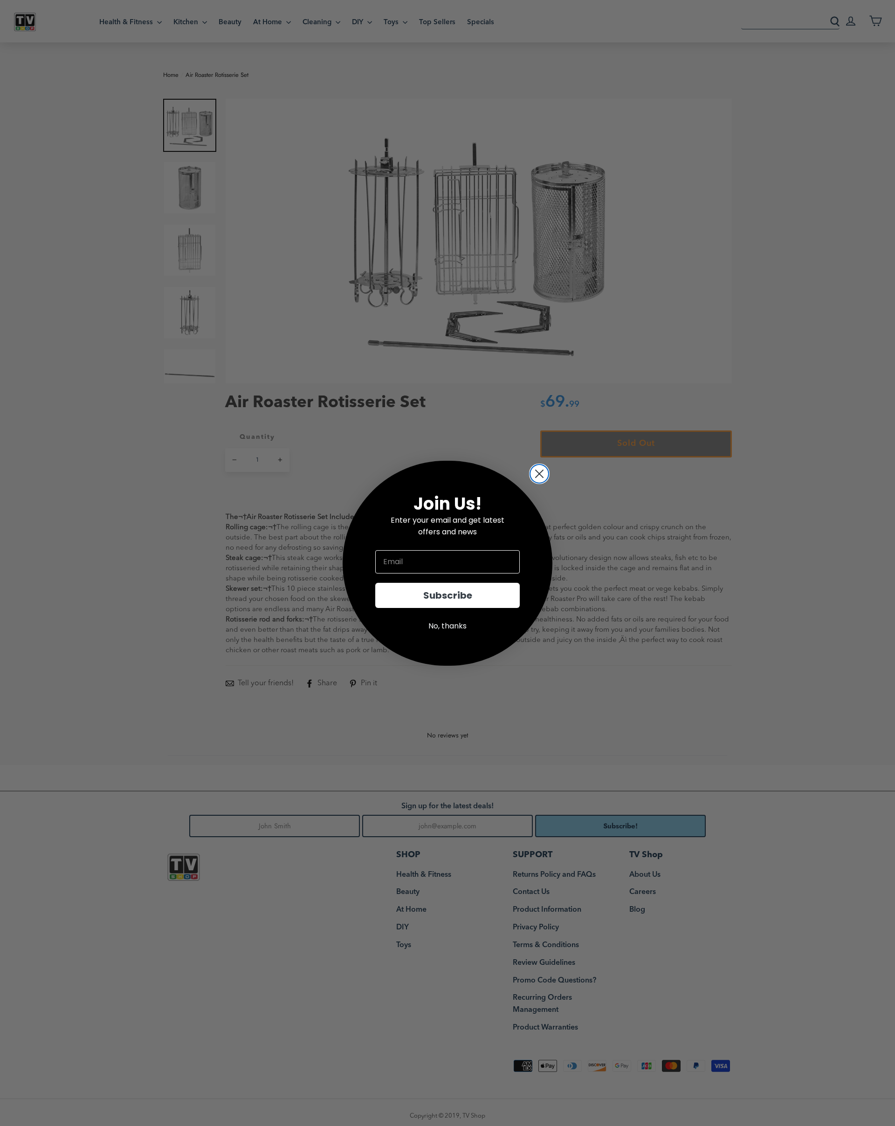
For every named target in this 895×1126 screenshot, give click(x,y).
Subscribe (447, 595)
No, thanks (447, 626)
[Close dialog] (539, 473)
